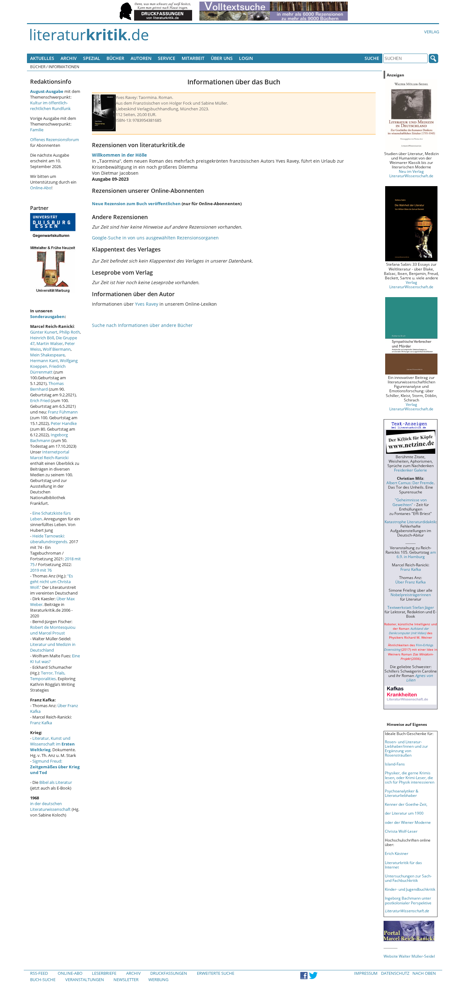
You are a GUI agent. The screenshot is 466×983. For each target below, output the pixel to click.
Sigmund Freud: (55, 766)
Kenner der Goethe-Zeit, (406, 804)
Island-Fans (395, 763)
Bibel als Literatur (55, 782)
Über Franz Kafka (410, 581)
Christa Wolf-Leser (401, 831)
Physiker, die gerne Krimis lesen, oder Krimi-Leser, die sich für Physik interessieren (409, 777)
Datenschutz (395, 973)
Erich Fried (40, 400)
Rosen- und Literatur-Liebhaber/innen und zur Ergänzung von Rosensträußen (406, 748)
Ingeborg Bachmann (49, 437)
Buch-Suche (42, 979)
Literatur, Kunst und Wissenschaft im (52, 743)
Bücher (115, 58)
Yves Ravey (146, 304)
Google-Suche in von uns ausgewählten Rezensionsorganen (155, 238)
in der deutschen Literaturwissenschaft (50, 806)
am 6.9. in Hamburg (416, 554)
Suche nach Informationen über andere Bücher (142, 325)
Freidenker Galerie (410, 469)
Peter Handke (64, 423)
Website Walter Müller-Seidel (409, 956)
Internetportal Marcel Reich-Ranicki (49, 454)
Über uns (222, 58)
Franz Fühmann (63, 412)
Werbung (158, 979)
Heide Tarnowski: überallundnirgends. (49, 538)
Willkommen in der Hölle (119, 155)
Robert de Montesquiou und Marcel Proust (52, 630)
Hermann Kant (44, 360)
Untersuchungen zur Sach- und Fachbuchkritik (408, 878)
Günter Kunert (43, 332)
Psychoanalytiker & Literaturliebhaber (401, 793)
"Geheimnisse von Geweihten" (409, 502)
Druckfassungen (168, 973)
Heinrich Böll (42, 338)
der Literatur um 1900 (404, 813)
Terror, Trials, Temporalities (47, 675)
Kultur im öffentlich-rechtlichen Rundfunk (50, 105)
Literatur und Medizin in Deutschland (52, 647)
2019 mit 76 (41, 570)
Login (246, 58)
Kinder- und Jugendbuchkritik (410, 889)
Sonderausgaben (47, 316)
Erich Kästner (396, 853)
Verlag (431, 32)
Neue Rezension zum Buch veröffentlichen (136, 203)
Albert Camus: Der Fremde (410, 482)
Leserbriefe (104, 973)
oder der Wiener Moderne (408, 822)
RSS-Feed (39, 973)
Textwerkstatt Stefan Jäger (410, 607)
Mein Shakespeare (47, 355)
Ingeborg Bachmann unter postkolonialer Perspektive (408, 900)
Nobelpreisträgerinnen (411, 594)
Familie (36, 130)
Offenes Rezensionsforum (54, 139)
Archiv (69, 58)
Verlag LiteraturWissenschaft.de (411, 284)
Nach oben (424, 973)
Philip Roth (69, 332)
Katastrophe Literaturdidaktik (410, 521)
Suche (372, 58)
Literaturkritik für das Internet (403, 864)
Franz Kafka (41, 723)
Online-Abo (40, 188)
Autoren (141, 58)
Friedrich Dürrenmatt (48, 369)
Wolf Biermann (57, 349)
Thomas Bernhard (47, 386)
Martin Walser (49, 343)
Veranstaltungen (84, 979)
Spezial (91, 58)
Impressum (366, 973)
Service (166, 58)
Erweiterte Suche (215, 973)
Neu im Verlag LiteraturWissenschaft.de (411, 173)
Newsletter (126, 979)
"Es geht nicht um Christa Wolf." (51, 581)
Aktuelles (42, 58)
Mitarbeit (193, 58)
